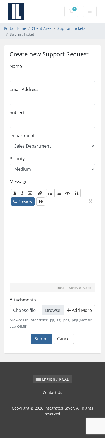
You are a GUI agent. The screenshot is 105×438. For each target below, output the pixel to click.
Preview (24, 201)
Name (16, 66)
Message (18, 182)
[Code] (67, 193)
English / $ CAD (55, 379)
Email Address (24, 89)
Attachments (23, 300)
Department (22, 135)
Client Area (42, 28)
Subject (17, 112)
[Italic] (22, 193)
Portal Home (15, 28)
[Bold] (15, 193)
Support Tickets (71, 28)
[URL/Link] (40, 193)
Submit (41, 339)
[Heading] (30, 193)
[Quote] (76, 193)
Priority (17, 159)
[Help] (40, 201)
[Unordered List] (50, 193)
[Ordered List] (58, 193)
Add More (81, 310)
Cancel (64, 339)
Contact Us (52, 392)
